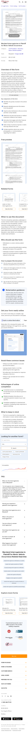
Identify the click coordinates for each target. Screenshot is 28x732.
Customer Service (6, 671)
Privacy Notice (21, 728)
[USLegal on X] (2, 696)
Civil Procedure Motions (7, 451)
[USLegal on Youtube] (11, 696)
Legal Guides (5, 675)
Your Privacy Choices (5, 728)
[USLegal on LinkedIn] (8, 696)
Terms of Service (14, 728)
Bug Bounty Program (17, 730)
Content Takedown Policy (6, 730)
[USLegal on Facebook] (5, 696)
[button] (25, 2)
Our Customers (6, 684)
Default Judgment (5, 454)
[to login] (22, 2)
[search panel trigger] (19, 2)
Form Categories (6, 667)
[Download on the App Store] (6, 718)
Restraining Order (16, 454)
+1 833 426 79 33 (6, 702)
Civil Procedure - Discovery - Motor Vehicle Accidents (16, 49)
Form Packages (6, 662)
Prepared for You (6, 679)
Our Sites (4, 688)
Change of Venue (5, 456)
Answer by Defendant (19, 451)
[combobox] (14, 440)
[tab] (11, 320)
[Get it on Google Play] (17, 718)
